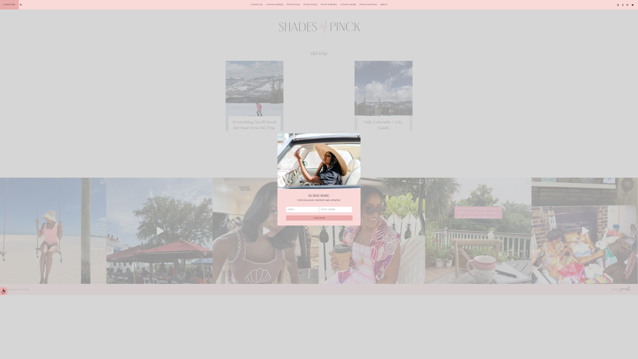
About (384, 4)
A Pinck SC (257, 4)
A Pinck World (274, 4)
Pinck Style (293, 4)
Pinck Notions (368, 4)
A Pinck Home (348, 4)
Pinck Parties (329, 4)
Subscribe (9, 4)
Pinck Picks (311, 4)
